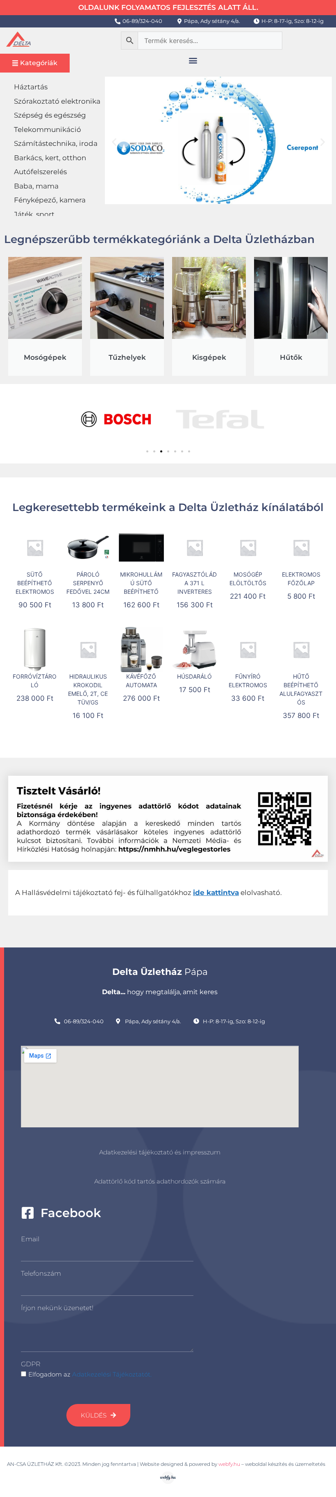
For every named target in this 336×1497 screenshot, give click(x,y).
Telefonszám (41, 1273)
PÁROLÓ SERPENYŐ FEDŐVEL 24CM (87, 583)
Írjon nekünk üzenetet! (57, 1308)
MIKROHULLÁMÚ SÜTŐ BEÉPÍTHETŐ (141, 583)
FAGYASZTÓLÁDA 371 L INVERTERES (194, 583)
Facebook (71, 1213)
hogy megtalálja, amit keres (160, 992)
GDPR (30, 1364)
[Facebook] (27, 1213)
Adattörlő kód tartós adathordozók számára (160, 1181)
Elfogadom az (90, 1374)
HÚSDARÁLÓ (194, 676)
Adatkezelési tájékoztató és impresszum (159, 1152)
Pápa (160, 971)
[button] (193, 60)
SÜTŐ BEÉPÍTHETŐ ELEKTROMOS (35, 583)
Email (30, 1239)
